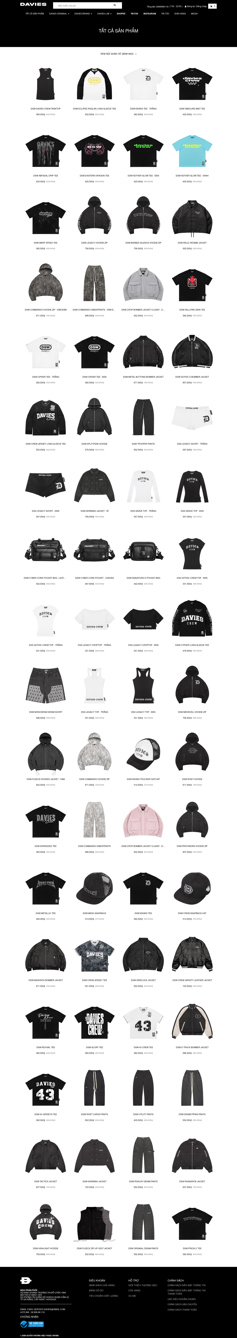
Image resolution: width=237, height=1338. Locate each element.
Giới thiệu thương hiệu (142, 1285)
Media (194, 13)
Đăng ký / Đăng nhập (196, 6)
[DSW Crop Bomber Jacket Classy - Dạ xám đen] (143, 284)
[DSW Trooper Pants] (143, 418)
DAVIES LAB (103, 13)
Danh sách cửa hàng (102, 1285)
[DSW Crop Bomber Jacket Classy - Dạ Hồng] (143, 820)
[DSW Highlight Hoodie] (45, 1222)
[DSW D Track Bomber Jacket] (192, 1021)
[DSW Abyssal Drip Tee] (45, 150)
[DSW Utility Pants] (143, 1088)
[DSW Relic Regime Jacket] (192, 217)
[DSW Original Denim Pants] (143, 1222)
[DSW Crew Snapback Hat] (192, 887)
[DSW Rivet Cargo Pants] (94, 1088)
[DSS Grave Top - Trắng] (143, 485)
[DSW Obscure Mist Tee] (192, 83)
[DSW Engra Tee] (143, 887)
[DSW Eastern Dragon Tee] (94, 150)
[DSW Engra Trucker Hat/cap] (143, 753)
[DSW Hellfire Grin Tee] (192, 284)
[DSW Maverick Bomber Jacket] (45, 954)
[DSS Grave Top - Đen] (192, 485)
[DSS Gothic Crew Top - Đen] (192, 552)
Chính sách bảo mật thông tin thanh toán (186, 1292)
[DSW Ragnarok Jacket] (192, 1155)
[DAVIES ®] (33, 3)
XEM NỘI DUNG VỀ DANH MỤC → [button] (118, 53)
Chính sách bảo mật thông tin (186, 1285)
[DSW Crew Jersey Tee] (94, 954)
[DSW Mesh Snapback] (94, 887)
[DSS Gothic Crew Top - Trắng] (45, 619)
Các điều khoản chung (182, 1299)
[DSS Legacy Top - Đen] (143, 686)
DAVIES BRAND (82, 13)
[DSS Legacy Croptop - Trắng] (94, 619)
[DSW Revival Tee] (45, 1021)
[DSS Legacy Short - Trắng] (192, 418)
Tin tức (165, 13)
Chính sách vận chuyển (182, 1304)
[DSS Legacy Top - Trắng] (94, 686)
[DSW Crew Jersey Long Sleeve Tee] (45, 418)
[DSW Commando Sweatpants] (94, 820)
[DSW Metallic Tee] (45, 887)
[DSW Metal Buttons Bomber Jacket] (143, 351)
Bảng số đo (96, 1290)
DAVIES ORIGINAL (58, 13)
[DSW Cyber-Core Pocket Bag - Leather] (45, 552)
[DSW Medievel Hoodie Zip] (192, 686)
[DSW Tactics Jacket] (45, 1155)
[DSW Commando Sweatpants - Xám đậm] (94, 284)
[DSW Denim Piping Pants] (192, 1088)
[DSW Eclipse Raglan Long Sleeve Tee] (94, 83)
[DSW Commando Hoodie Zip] (94, 753)
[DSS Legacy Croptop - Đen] (143, 619)
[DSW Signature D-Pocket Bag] (143, 552)
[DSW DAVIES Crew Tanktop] (45, 83)
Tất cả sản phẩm (35, 13)
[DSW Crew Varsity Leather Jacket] (192, 954)
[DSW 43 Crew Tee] (143, 1021)
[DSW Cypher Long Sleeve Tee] (192, 619)
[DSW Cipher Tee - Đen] (94, 351)
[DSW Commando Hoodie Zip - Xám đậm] (45, 284)
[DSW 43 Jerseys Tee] (45, 1088)
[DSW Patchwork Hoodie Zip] (192, 820)
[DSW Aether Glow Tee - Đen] (143, 150)
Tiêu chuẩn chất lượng (103, 1295)
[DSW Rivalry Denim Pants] (143, 1155)
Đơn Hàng (180, 13)
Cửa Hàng (134, 1290)
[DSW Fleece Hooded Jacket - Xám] (45, 753)
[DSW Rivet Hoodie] (192, 753)
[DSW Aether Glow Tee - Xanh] (192, 150)
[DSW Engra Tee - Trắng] (143, 83)
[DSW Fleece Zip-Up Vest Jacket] (94, 1222)
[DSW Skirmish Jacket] (94, 1155)
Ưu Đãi (132, 1295)
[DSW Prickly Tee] (192, 1222)
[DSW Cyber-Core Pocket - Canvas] (94, 552)
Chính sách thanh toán (182, 1309)
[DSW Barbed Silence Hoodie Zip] (143, 217)
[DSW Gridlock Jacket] (143, 954)
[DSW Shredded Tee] (45, 820)
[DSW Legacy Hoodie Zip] (94, 217)
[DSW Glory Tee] (94, 1021)
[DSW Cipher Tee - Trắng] (45, 351)
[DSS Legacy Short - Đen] (45, 485)
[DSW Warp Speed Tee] (45, 217)
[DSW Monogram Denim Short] (45, 686)
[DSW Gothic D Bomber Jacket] (192, 351)
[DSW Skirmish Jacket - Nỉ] (94, 485)
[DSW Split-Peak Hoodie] (94, 418)
